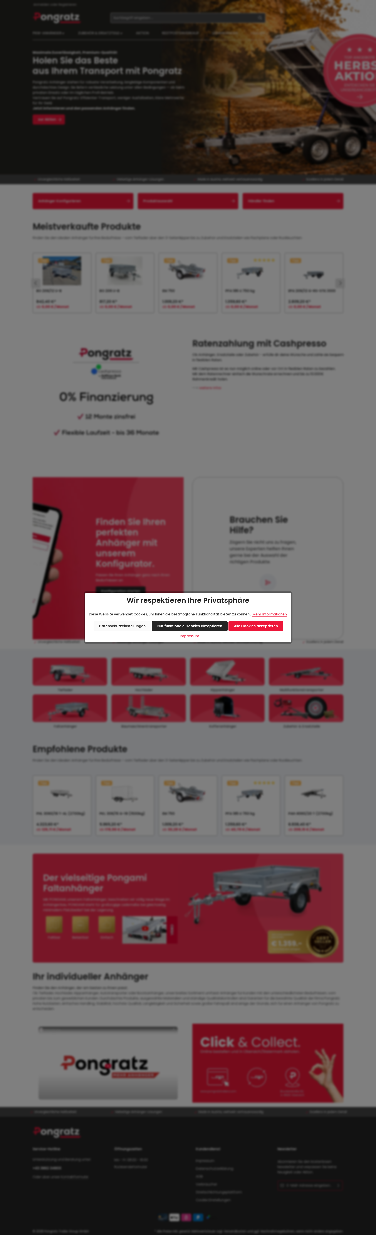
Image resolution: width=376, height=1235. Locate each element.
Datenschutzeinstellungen (122, 626)
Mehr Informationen (269, 614)
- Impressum (188, 636)
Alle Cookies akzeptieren (256, 626)
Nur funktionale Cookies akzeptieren (189, 626)
